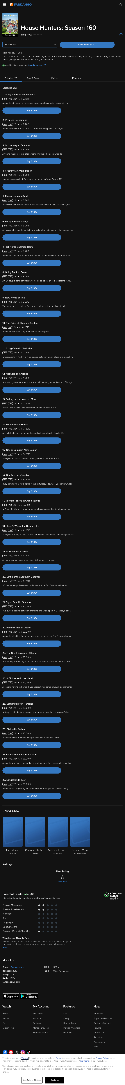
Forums (97, 1028)
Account (37, 1018)
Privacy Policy (102, 1058)
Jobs (96, 1046)
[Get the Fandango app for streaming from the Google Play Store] (29, 996)
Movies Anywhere (71, 1028)
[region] (62, 1069)
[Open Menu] (4, 4)
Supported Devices (103, 1018)
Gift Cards (67, 1032)
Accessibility (99, 1042)
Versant (24, 1058)
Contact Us (99, 1032)
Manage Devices (41, 1028)
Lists (65, 1013)
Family (66, 1018)
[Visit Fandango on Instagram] (22, 1052)
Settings (37, 1023)
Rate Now (62, 881)
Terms (58, 1058)
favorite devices (35, 65)
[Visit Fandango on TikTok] (28, 1052)
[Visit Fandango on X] (17, 1052)
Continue (55, 1080)
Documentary (17, 967)
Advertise (98, 1037)
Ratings (54, 78)
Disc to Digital (69, 1023)
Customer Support (102, 1023)
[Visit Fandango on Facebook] (5, 1052)
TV (4, 1023)
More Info (76, 78)
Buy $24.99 (92, 44)
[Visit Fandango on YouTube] (11, 1052)
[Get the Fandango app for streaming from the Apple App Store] (10, 996)
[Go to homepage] (21, 5)
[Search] (121, 5)
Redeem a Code (40, 1032)
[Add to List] (121, 34)
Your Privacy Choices (32, 1080)
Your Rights (84, 1061)
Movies (6, 1018)
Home (5, 1013)
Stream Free (8, 1028)
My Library (38, 1013)
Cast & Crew (33, 78)
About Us (98, 1013)
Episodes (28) (11, 78)
